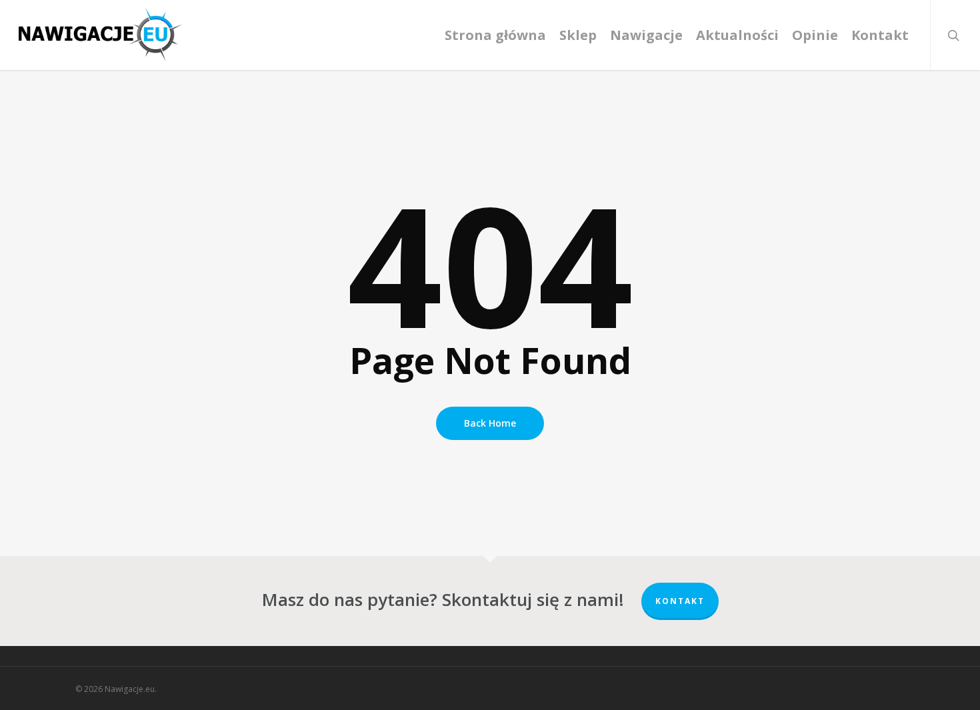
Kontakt (680, 601)
